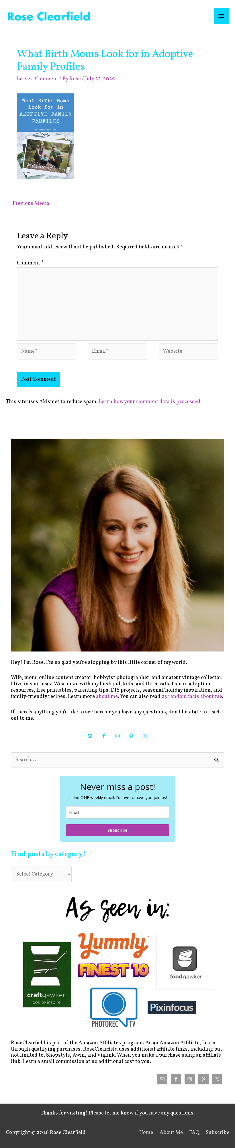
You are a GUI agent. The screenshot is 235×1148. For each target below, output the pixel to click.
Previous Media (27, 203)
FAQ (194, 1132)
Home (146, 1132)
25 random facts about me (192, 696)
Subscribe (117, 830)
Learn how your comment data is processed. (150, 401)
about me (107, 696)
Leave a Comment (37, 79)
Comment (30, 263)
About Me (171, 1132)
